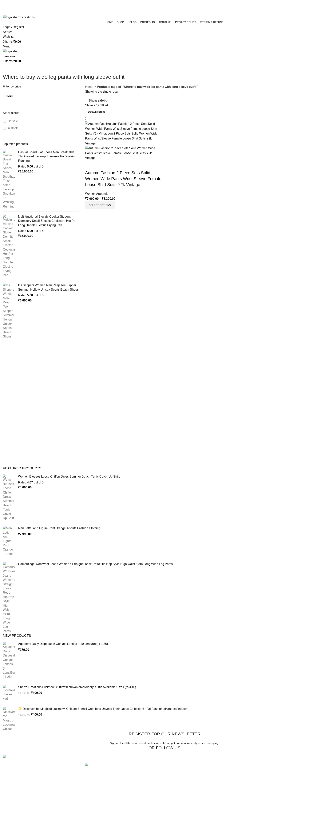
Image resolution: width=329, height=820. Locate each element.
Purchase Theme (288, 800)
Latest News (230, 793)
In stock (12, 128)
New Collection (287, 772)
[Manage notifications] (8, 812)
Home (89, 86)
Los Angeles (175, 786)
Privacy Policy (231, 764)
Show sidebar (99, 100)
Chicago (173, 793)
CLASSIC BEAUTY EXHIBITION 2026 (111, 797)
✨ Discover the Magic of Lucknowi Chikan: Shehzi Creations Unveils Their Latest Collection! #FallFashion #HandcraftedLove (103, 708)
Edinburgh (174, 779)
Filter (9, 96)
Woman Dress (286, 779)
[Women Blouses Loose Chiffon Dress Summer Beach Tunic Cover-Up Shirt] (9, 497)
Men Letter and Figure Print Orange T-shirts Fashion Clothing (59, 528)
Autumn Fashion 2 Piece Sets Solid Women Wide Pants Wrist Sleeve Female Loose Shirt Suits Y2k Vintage (123, 178)
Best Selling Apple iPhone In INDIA (109, 813)
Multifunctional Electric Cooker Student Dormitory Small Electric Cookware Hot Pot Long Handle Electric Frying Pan (47, 221)
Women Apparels (96, 193)
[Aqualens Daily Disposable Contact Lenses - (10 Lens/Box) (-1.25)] (9, 660)
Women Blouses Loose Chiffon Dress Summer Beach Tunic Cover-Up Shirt (69, 476)
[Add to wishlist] (110, 165)
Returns (227, 772)
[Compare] (90, 165)
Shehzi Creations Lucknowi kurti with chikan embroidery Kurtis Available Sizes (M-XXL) (77, 687)
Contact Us (229, 786)
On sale (12, 121)
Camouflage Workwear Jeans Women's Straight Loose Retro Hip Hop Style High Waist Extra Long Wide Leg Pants (95, 564)
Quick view (100, 165)
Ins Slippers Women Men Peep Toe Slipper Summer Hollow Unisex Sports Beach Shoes (48, 287)
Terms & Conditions (235, 779)
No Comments (115, 803)
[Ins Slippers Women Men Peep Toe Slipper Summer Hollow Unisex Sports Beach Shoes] (9, 311)
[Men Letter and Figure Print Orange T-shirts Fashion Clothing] (9, 541)
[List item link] (41, 776)
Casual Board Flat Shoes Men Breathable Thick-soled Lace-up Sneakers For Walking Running (47, 156)
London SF (174, 772)
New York (173, 764)
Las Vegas (174, 800)
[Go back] (7, 68)
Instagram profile (288, 764)
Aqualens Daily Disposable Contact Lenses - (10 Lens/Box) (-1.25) (63, 643)
